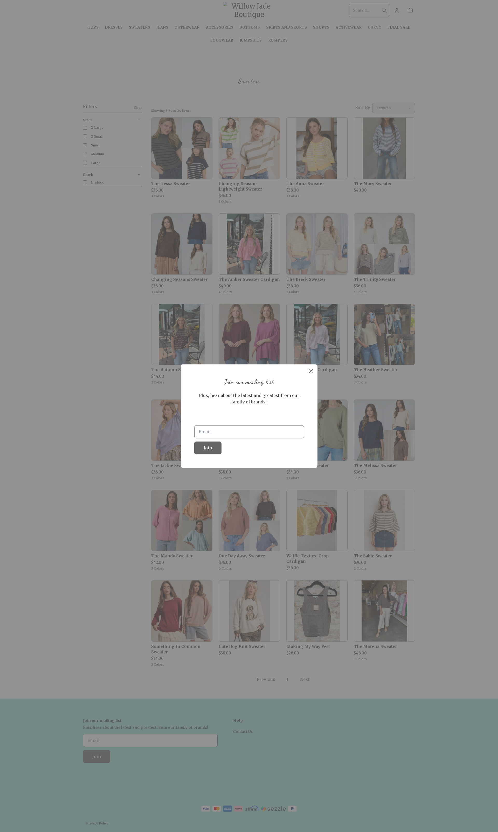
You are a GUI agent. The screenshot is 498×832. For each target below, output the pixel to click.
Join (208, 447)
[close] (310, 371)
